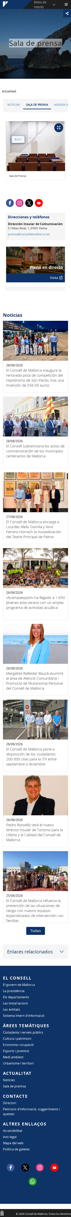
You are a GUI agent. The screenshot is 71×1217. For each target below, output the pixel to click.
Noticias (13, 104)
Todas (35, 930)
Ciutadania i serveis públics (23, 1032)
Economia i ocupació (18, 1045)
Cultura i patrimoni (17, 1038)
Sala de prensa (37, 104)
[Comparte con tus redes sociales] (67, 13)
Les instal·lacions (15, 1003)
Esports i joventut (16, 1051)
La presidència (13, 991)
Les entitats (11, 1009)
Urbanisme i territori (18, 1063)
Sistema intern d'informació (23, 1015)
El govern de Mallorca (19, 985)
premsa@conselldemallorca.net (29, 234)
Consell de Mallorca (2, 1213)
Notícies (9, 1080)
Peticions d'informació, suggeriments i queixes (31, 1111)
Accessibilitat (12, 1130)
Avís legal (10, 1137)
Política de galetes (16, 1149)
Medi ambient (13, 1057)
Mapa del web (13, 1143)
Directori (9, 1103)
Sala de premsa (14, 1086)
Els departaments (16, 997)
